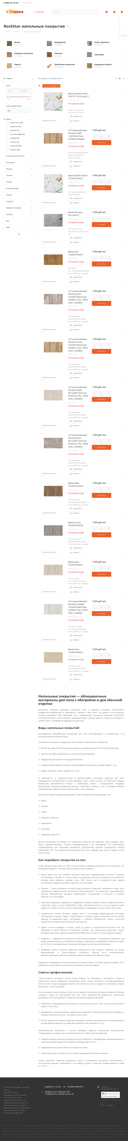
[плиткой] (115, 78)
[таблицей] (123, 78)
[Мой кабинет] (123, 3)
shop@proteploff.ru (75, 1086)
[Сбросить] (19, 234)
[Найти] (94, 12)
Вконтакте (43, 1103)
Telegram (50, 1103)
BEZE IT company (107, 1105)
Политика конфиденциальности (110, 1088)
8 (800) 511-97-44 (11, 3)
